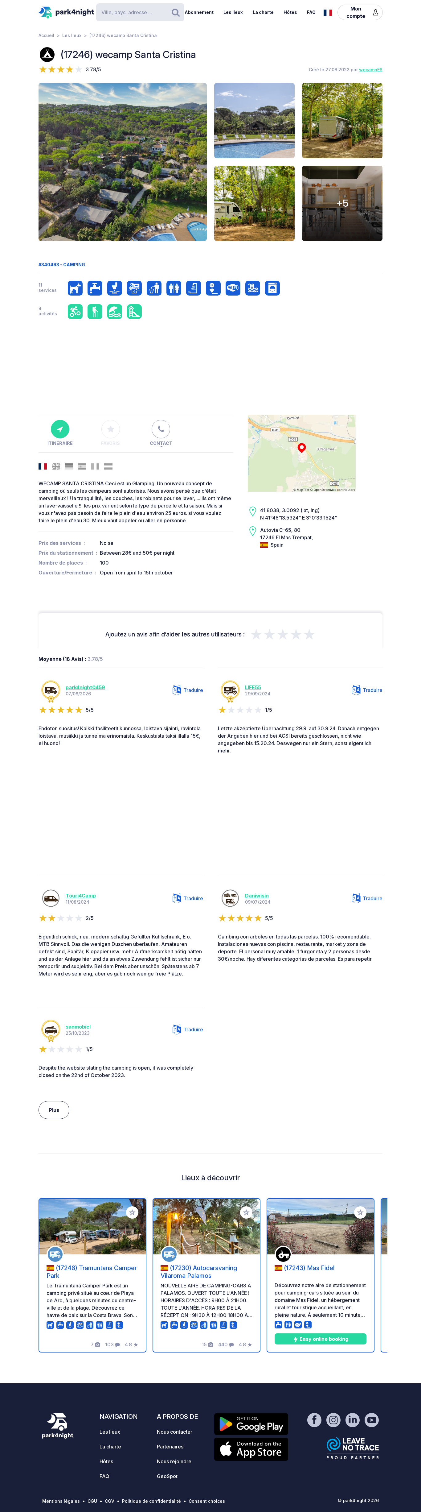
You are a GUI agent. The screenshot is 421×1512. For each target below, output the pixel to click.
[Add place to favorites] (132, 1212)
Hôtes (290, 12)
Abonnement (199, 12)
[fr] (328, 12)
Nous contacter (174, 1432)
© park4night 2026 (358, 1500)
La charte (263, 12)
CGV (109, 1501)
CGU (92, 1501)
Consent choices (207, 1501)
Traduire (193, 690)
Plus (54, 1110)
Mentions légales (61, 1501)
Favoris (110, 443)
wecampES (370, 69)
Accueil (46, 35)
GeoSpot (167, 1476)
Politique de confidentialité (151, 1501)
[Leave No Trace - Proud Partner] (353, 1448)
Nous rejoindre (174, 1461)
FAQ (311, 12)
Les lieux (233, 12)
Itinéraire (60, 443)
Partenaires (170, 1447)
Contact (161, 443)
